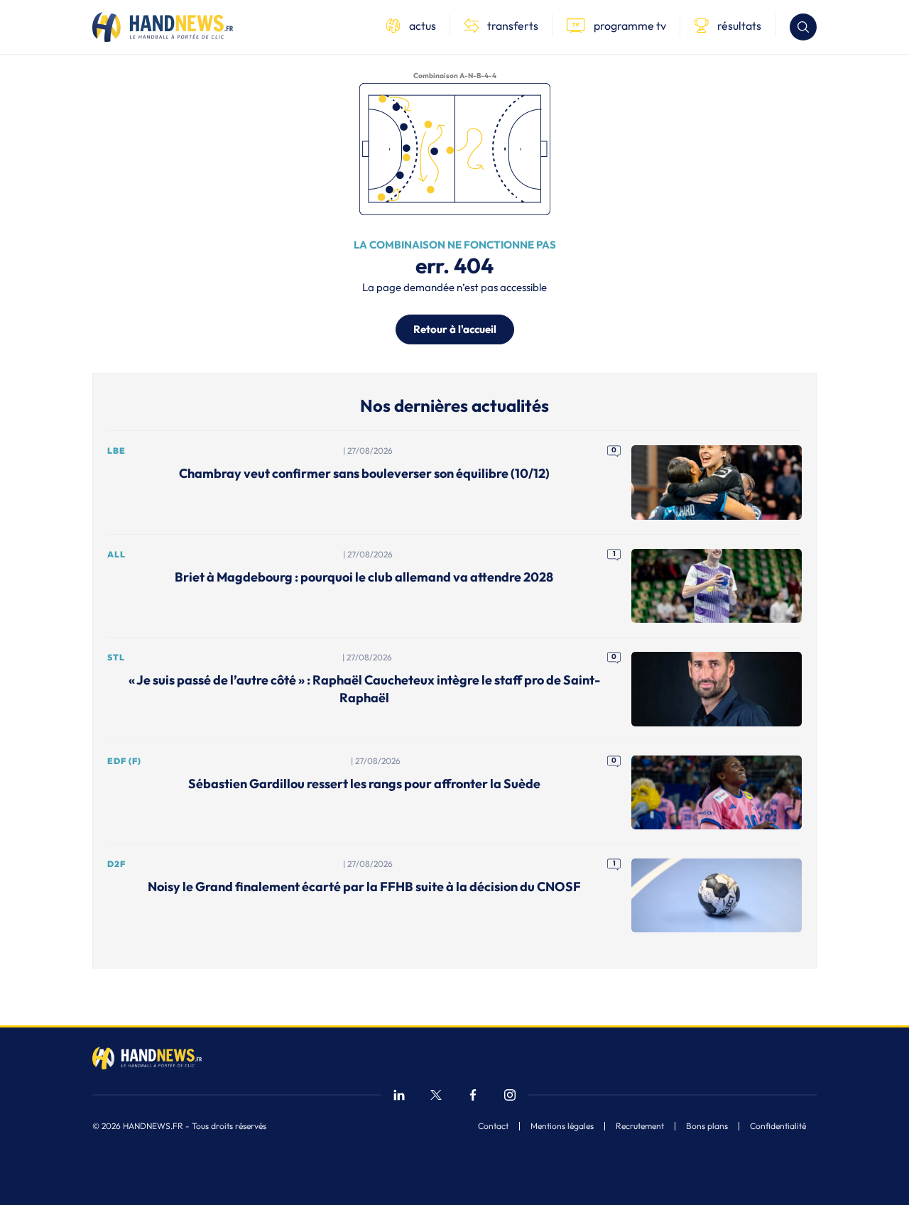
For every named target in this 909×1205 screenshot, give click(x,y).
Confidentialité (778, 1126)
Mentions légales (562, 1126)
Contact (493, 1126)
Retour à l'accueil (454, 329)
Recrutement (640, 1126)
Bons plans (707, 1126)
